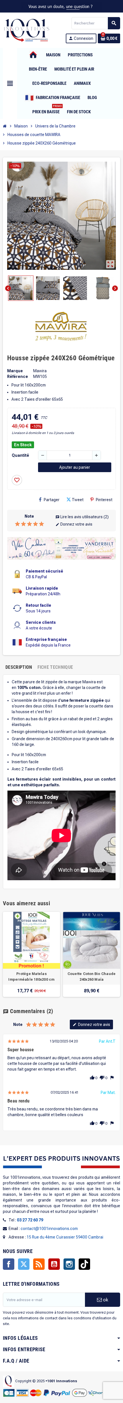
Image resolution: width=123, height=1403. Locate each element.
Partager (51, 499)
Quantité (20, 455)
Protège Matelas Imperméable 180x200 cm (31, 977)
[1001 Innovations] (26, 30)
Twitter (23, 1264)
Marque (15, 371)
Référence (17, 376)
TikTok (84, 1264)
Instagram (69, 1264)
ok (105, 1300)
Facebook (8, 1264)
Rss (39, 1264)
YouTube (54, 1264)
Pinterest (104, 499)
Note (29, 516)
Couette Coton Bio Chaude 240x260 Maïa (92, 977)
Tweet (78, 499)
